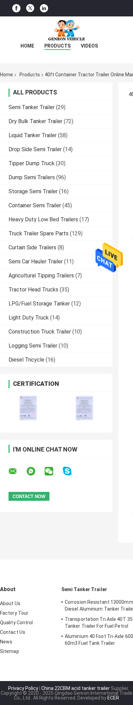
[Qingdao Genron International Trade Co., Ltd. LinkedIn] (44, 8)
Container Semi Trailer (35, 205)
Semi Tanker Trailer (32, 107)
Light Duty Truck (29, 317)
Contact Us (12, 632)
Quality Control (16, 622)
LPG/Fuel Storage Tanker (39, 303)
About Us (10, 603)
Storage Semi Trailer (33, 191)
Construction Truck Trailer (40, 331)
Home (27, 46)
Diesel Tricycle (26, 359)
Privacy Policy (23, 688)
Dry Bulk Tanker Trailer (35, 121)
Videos (89, 46)
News (6, 641)
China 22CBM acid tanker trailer (75, 688)
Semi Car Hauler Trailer (36, 261)
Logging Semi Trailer (33, 345)
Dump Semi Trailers (32, 177)
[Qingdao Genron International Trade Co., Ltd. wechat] (53, 471)
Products (57, 46)
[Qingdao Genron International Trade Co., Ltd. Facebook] (16, 8)
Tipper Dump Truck (32, 163)
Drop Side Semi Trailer (35, 149)
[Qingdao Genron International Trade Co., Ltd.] (66, 30)
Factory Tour (14, 613)
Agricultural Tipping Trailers (41, 275)
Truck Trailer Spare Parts (39, 233)
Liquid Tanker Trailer (33, 135)
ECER (113, 698)
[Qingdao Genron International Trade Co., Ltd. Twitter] (30, 8)
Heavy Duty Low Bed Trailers (43, 219)
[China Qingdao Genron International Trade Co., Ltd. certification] (28, 407)
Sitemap (9, 651)
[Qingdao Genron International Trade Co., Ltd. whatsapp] (35, 471)
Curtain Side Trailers (32, 247)
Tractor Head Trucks (33, 289)
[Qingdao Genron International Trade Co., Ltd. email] (17, 471)
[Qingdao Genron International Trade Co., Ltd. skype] (71, 471)
